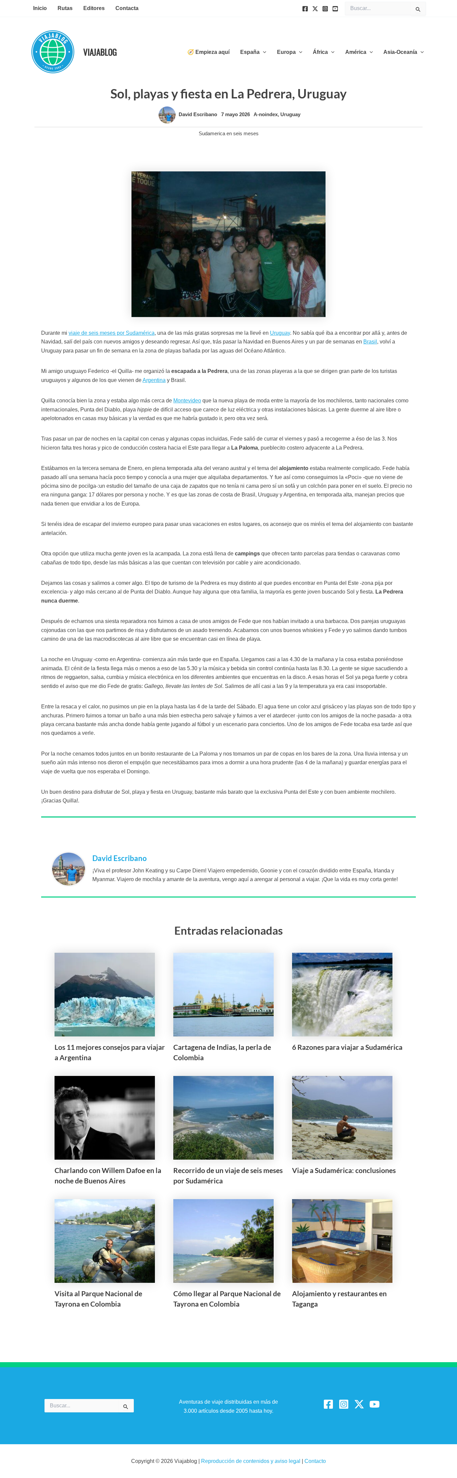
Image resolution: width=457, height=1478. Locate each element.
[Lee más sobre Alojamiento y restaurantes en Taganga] (342, 1240)
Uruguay (290, 114)
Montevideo (187, 400)
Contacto (315, 1461)
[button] (263, 52)
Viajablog (100, 52)
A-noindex (266, 114)
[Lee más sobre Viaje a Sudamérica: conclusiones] (342, 1117)
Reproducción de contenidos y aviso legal (251, 1461)
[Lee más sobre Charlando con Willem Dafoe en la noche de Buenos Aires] (105, 1117)
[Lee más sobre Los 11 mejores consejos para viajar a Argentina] (105, 994)
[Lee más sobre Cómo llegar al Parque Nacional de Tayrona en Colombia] (223, 1240)
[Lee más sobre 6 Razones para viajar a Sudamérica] (342, 994)
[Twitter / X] (359, 1404)
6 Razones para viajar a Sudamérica (347, 1047)
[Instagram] (325, 9)
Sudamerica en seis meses (229, 133)
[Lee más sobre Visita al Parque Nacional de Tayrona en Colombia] (105, 1240)
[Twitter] (315, 9)
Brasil (370, 341)
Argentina (154, 380)
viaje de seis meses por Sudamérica (112, 333)
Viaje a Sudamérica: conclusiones (344, 1170)
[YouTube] (335, 9)
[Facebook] (305, 9)
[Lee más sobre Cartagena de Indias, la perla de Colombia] (223, 994)
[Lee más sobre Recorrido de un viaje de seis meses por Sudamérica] (223, 1117)
